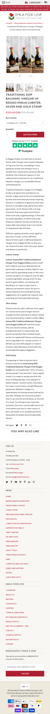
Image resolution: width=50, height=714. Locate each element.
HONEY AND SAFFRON (14, 568)
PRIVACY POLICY (12, 622)
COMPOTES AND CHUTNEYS (17, 564)
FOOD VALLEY (11, 604)
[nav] (6, 2)
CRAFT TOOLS (11, 550)
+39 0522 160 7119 (16, 464)
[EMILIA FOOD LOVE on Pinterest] (25, 481)
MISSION (9, 599)
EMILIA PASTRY (12, 546)
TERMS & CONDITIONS (15, 613)
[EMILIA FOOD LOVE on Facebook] (11, 481)
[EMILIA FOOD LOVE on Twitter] (7, 481)
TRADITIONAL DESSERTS (16, 555)
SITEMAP (9, 644)
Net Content (11, 118)
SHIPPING (10, 608)
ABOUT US (10, 595)
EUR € (25, 686)
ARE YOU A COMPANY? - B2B (17, 626)
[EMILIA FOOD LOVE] (25, 16)
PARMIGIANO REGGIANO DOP (17, 501)
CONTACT (10, 630)
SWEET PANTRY (12, 532)
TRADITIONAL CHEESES (15, 505)
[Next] (30, 76)
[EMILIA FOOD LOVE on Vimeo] (20, 481)
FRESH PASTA (11, 519)
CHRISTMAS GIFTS (13, 577)
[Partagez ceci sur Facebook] (21, 425)
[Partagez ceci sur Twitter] (16, 425)
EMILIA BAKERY (12, 541)
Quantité (10, 129)
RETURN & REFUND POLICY (17, 617)
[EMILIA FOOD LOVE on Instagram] (34, 481)
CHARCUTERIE (12, 510)
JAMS (8, 559)
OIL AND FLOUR (12, 537)
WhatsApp (14, 468)
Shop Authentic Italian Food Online (28, 23)
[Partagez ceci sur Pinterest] (25, 425)
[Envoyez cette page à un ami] (30, 425)
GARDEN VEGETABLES (15, 528)
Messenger (18, 473)
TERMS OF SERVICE (13, 635)
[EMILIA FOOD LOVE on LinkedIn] (29, 481)
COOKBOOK (11, 590)
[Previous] (20, 76)
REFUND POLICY (12, 640)
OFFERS (9, 573)
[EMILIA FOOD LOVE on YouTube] (16, 481)
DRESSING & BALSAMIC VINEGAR (19, 514)
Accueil (9, 23)
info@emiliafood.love (20, 477)
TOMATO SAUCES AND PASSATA (19, 523)
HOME (8, 496)
